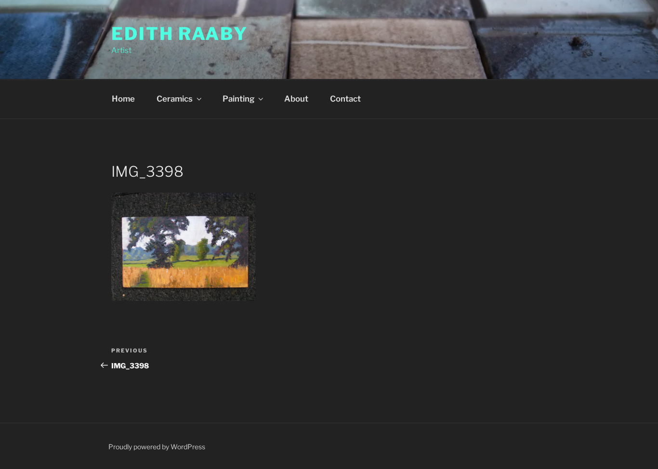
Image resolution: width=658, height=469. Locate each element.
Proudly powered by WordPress (156, 447)
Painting (238, 99)
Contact (345, 99)
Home (123, 99)
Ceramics (175, 99)
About (296, 99)
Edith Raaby (179, 33)
